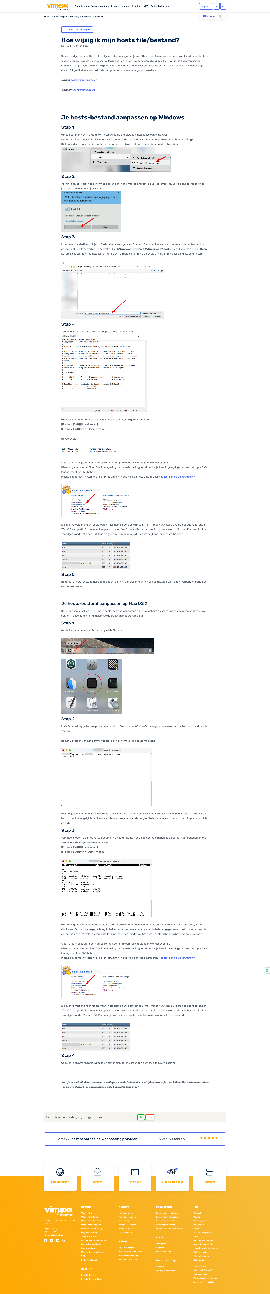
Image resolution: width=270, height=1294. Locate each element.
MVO (195, 1236)
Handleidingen (60, 16)
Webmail (160, 1248)
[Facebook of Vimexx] (47, 1240)
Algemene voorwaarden (204, 1282)
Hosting (125, 6)
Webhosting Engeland (91, 1225)
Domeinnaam (82, 6)
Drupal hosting (88, 1248)
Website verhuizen (127, 1217)
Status (196, 1217)
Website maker (125, 1221)
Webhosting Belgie (89, 1217)
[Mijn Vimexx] (217, 6)
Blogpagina (198, 1225)
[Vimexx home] (56, 5)
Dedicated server (160, 6)
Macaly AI (160, 1267)
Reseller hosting (88, 1275)
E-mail (114, 6)
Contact (197, 1213)
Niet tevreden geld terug (204, 1240)
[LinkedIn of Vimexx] (59, 1240)
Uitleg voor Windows (84, 79)
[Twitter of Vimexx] (53, 1240)
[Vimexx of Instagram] (65, 1240)
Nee (150, 1117)
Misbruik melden (201, 1256)
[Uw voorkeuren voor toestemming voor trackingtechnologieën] (267, 970)
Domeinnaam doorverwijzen (169, 1229)
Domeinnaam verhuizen (167, 1217)
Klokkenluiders (200, 1252)
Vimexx (47, 16)
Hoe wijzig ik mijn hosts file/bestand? (87, 16)
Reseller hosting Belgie (91, 1279)
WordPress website (127, 1225)
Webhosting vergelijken (92, 1252)
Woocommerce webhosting (93, 1240)
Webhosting (86, 1213)
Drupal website (125, 1232)
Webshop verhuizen (128, 1259)
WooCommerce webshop (130, 1252)
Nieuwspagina (199, 1221)
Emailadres (161, 1244)
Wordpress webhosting (91, 1229)
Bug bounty (198, 1260)
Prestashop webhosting (92, 1244)
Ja (141, 1117)
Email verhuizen (163, 1252)
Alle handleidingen (79, 29)
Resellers (136, 6)
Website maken (126, 1213)
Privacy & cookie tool (166, 1271)
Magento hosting (89, 1232)
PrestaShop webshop (128, 1255)
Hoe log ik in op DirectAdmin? (177, 476)
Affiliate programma (202, 1232)
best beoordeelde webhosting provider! (104, 1139)
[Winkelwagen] (223, 6)
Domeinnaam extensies (167, 1225)
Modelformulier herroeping (205, 1248)
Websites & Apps (100, 6)
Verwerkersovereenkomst (205, 1278)
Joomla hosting (88, 1236)
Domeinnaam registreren (167, 1213)
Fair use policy (200, 1274)
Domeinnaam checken (166, 1221)
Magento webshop (127, 1248)
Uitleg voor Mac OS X (85, 89)
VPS (146, 6)
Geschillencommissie (203, 1244)
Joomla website (126, 1229)
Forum (196, 1229)
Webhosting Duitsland (91, 1221)
